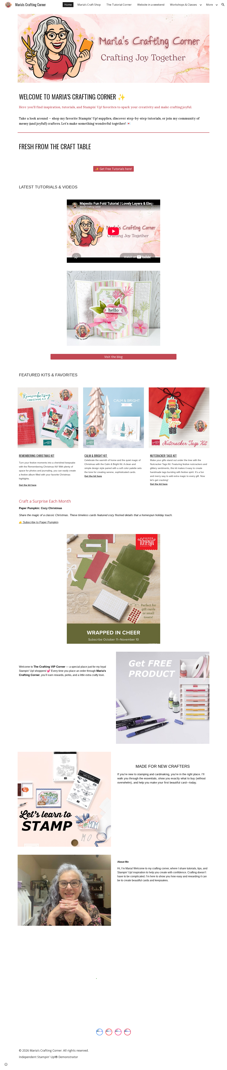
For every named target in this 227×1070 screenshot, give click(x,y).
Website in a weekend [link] (150, 4)
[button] (223, 5)
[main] (113, 109)
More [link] (209, 4)
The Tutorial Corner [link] (119, 4)
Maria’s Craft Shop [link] (89, 4)
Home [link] (68, 4)
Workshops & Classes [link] (183, 4)
